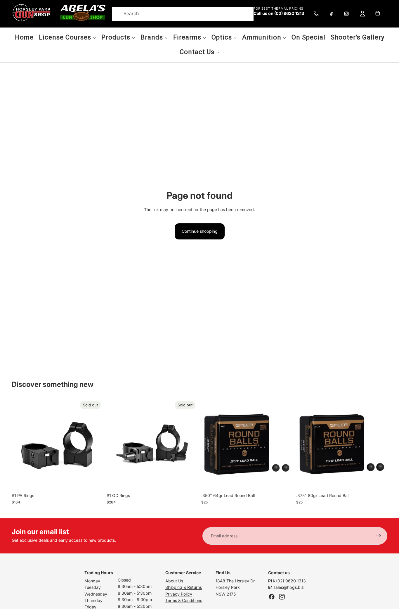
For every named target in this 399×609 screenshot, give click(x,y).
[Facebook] (331, 13)
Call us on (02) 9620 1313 (279, 13)
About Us (174, 580)
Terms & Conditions (183, 600)
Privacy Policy (178, 593)
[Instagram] (346, 13)
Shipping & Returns (183, 587)
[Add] (283, 481)
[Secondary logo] (82, 12)
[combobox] (175, 14)
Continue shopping (200, 231)
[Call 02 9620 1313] (316, 13)
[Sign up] (378, 536)
